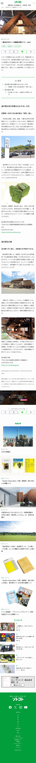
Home (2, 7)
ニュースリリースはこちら (18, 738)
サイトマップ (18, 747)
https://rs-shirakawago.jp (10, 365)
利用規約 (18, 741)
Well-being (18, 728)
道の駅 (3, 46)
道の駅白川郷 (9, 90)
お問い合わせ (18, 736)
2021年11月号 (17, 46)
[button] (5, 51)
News (18, 732)
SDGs (18, 730)
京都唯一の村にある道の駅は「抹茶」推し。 (20, 87)
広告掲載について (18, 739)
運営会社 (18, 745)
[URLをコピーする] (31, 51)
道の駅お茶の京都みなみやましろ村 (16, 84)
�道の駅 (10, 46)
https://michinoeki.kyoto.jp (11, 232)
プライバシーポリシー (18, 743)
